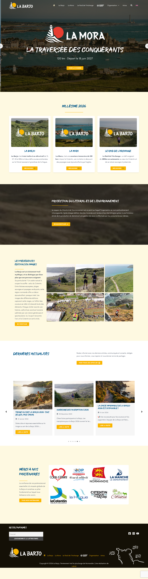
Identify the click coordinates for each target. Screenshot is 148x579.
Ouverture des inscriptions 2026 (31, 410)
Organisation (94, 555)
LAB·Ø (74, 566)
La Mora (58, 555)
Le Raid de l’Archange (71, 555)
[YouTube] (137, 533)
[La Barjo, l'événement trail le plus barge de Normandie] (21, 5)
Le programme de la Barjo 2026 (113, 411)
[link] (137, 5)
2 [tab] (71, 441)
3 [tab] (73, 441)
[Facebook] (129, 533)
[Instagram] (133, 533)
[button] (118, 5)
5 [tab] (77, 441)
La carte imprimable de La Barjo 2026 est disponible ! (73, 407)
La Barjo (50, 555)
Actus (103, 555)
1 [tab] (68, 441)
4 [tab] (75, 441)
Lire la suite (23, 427)
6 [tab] (79, 441)
